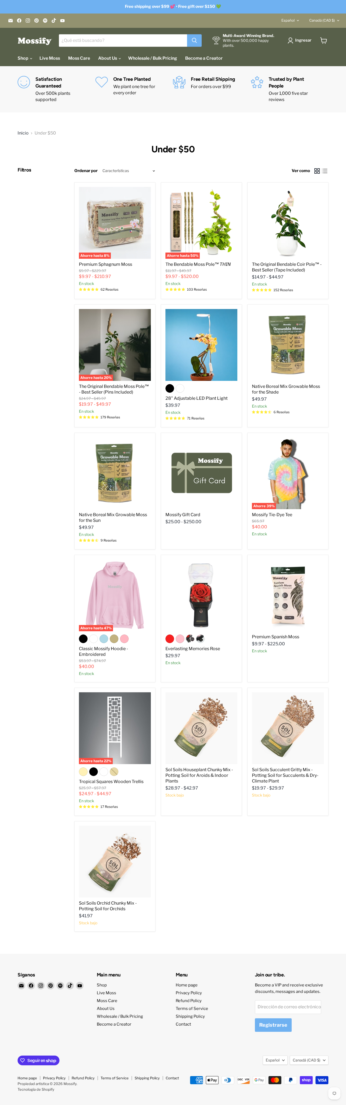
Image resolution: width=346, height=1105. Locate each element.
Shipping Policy (190, 1016)
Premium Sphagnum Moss (105, 264)
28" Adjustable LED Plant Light (196, 398)
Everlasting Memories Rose (192, 648)
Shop (23, 58)
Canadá (322, 20)
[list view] (324, 171)
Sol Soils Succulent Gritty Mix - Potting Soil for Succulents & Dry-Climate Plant (285, 775)
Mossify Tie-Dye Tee (272, 514)
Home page (187, 985)
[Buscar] (194, 40)
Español (288, 20)
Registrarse (273, 1025)
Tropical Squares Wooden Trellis (111, 781)
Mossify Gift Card (182, 514)
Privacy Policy (189, 992)
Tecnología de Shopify (36, 1089)
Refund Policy (189, 1000)
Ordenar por (86, 171)
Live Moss (49, 58)
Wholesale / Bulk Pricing (152, 58)
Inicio (23, 133)
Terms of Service (192, 1008)
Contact (183, 1024)
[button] (301, 40)
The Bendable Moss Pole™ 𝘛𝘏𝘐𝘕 (198, 264)
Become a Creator (204, 58)
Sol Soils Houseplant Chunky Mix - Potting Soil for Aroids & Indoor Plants (199, 775)
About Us (108, 58)
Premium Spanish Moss (275, 636)
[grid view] (317, 171)
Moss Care (79, 58)
